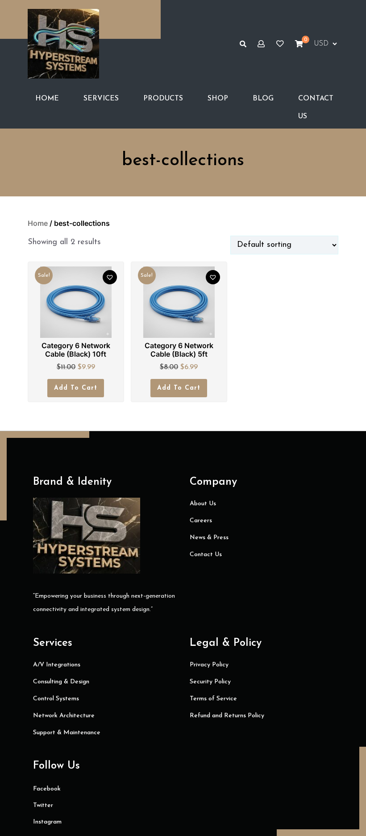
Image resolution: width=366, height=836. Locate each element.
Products (163, 98)
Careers (201, 520)
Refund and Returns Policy (227, 715)
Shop (218, 98)
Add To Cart (75, 388)
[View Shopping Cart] (299, 43)
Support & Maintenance (66, 732)
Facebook (47, 789)
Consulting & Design (61, 681)
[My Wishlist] (280, 43)
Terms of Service (213, 698)
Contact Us (315, 107)
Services (101, 98)
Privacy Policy (209, 664)
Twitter (43, 805)
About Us (203, 503)
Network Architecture (64, 715)
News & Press (209, 537)
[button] (110, 277)
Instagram (47, 822)
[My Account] (261, 43)
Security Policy (210, 681)
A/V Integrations (56, 664)
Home (47, 98)
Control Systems (56, 698)
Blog (263, 98)
